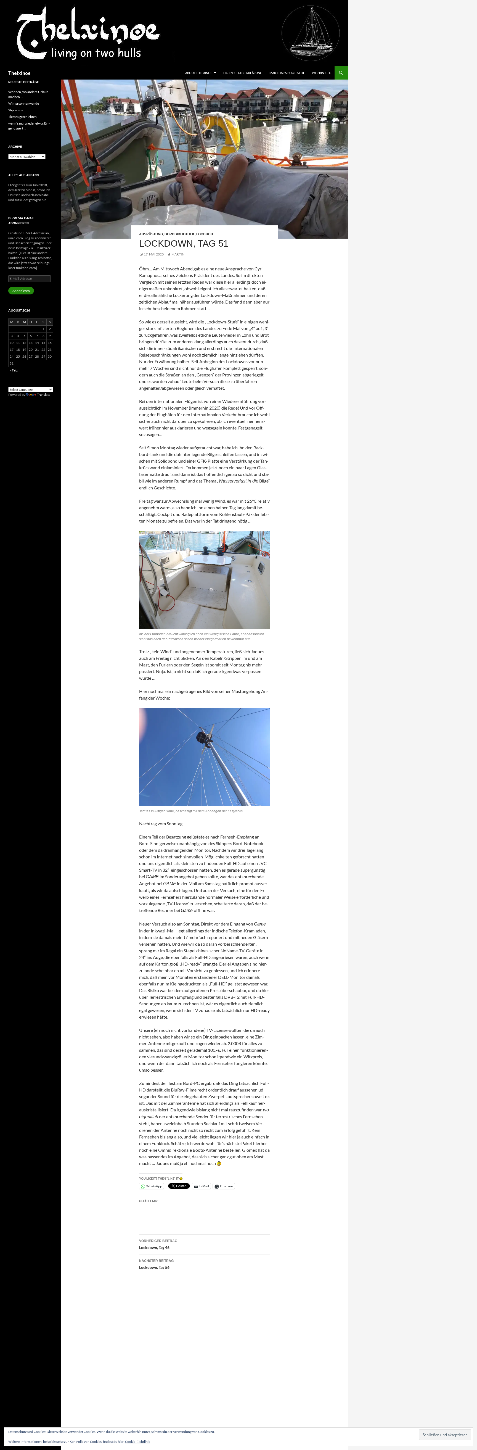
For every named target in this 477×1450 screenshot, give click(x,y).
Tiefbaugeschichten (22, 117)
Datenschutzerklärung (242, 73)
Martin (177, 254)
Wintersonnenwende (23, 103)
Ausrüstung (151, 234)
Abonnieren (21, 291)
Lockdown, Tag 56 (156, 1264)
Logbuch (204, 234)
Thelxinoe (19, 73)
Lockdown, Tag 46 (158, 1244)
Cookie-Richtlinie (137, 1442)
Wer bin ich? (321, 73)
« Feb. (14, 370)
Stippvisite (15, 110)
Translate (43, 394)
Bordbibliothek (180, 234)
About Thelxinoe (198, 73)
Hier (11, 185)
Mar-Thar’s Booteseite (287, 73)
